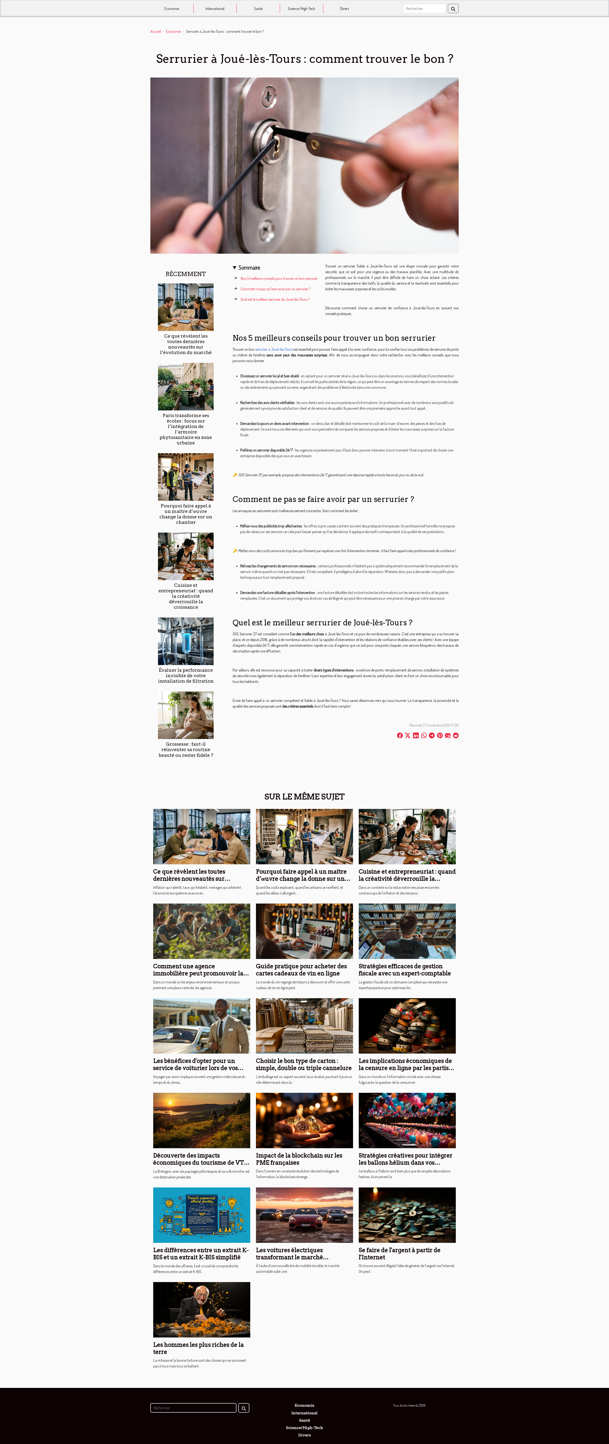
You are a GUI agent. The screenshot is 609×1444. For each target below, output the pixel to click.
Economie (171, 8)
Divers (344, 8)
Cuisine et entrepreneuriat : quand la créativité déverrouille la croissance (185, 596)
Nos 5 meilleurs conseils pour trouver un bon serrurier (279, 278)
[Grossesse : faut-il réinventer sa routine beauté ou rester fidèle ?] (186, 714)
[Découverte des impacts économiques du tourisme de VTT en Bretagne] (201, 1120)
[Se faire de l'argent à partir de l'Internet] (407, 1214)
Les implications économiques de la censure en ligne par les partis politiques (405, 1068)
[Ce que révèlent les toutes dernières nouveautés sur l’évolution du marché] (186, 306)
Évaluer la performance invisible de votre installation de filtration (186, 675)
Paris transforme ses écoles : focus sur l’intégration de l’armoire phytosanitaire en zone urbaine (186, 429)
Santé (258, 8)
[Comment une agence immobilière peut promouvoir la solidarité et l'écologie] (201, 930)
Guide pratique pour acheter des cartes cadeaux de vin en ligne (301, 970)
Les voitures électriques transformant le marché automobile (289, 1257)
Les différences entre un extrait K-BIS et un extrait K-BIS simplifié (201, 1254)
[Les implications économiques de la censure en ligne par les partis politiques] (407, 1025)
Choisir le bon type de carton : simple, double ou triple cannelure (304, 1064)
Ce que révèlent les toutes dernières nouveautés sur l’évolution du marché (186, 344)
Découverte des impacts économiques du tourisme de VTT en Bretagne (200, 1162)
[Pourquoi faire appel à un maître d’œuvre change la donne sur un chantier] (186, 476)
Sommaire (249, 267)
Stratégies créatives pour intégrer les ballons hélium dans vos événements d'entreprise (405, 1162)
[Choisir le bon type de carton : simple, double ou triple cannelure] (304, 1025)
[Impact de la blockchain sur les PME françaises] (304, 1120)
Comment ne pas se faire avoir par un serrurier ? (275, 289)
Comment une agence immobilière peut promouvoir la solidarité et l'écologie (198, 973)
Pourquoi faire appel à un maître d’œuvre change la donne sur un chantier (185, 514)
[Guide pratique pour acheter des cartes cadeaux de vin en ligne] (304, 930)
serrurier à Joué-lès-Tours (274, 349)
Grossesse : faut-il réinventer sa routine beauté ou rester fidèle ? (186, 749)
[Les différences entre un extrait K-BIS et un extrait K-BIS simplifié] (201, 1214)
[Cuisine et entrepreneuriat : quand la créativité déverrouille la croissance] (186, 556)
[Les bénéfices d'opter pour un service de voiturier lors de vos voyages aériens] (201, 1025)
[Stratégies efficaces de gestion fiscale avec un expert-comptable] (407, 930)
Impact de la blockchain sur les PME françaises (299, 1159)
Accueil (155, 31)
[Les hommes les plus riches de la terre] (201, 1309)
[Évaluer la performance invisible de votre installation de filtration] (186, 640)
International (215, 8)
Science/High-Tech (301, 8)
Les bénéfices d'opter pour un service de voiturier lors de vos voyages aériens (195, 1068)
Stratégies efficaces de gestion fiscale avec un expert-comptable (405, 970)
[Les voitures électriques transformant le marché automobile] (304, 1214)
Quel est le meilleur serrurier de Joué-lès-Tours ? (275, 299)
